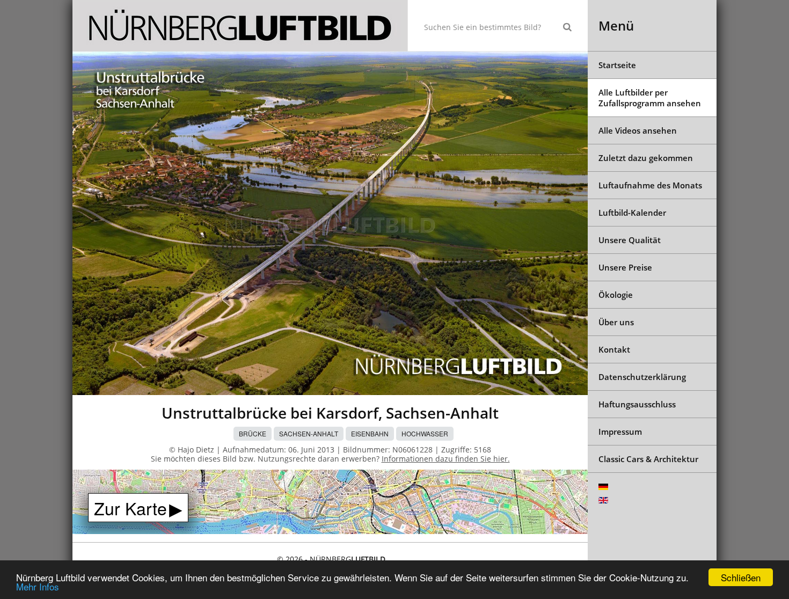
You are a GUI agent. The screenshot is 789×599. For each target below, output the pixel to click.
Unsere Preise (625, 267)
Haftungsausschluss (637, 404)
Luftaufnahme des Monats (650, 185)
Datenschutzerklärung (642, 376)
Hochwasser (424, 433)
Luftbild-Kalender (632, 212)
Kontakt (614, 349)
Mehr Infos (37, 586)
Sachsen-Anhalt (308, 433)
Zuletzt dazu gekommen (645, 157)
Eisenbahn (370, 433)
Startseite (617, 65)
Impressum (620, 431)
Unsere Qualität (629, 240)
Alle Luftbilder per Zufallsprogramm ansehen (649, 97)
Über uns (616, 322)
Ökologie (615, 294)
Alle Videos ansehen (637, 130)
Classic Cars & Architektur (648, 459)
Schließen (741, 577)
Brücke (252, 433)
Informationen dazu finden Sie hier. (446, 459)
